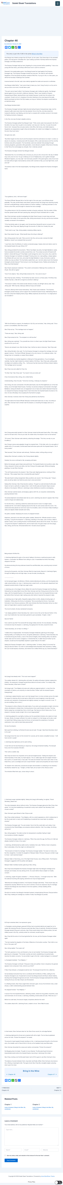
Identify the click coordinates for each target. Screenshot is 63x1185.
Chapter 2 (36, 1104)
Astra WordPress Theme (48, 1176)
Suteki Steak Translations (24, 3)
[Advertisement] (31, 23)
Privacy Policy (31, 1182)
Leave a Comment (9, 1107)
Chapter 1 (8, 1104)
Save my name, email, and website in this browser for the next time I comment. (28, 1155)
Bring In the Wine (37, 54)
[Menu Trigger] (57, 3)
